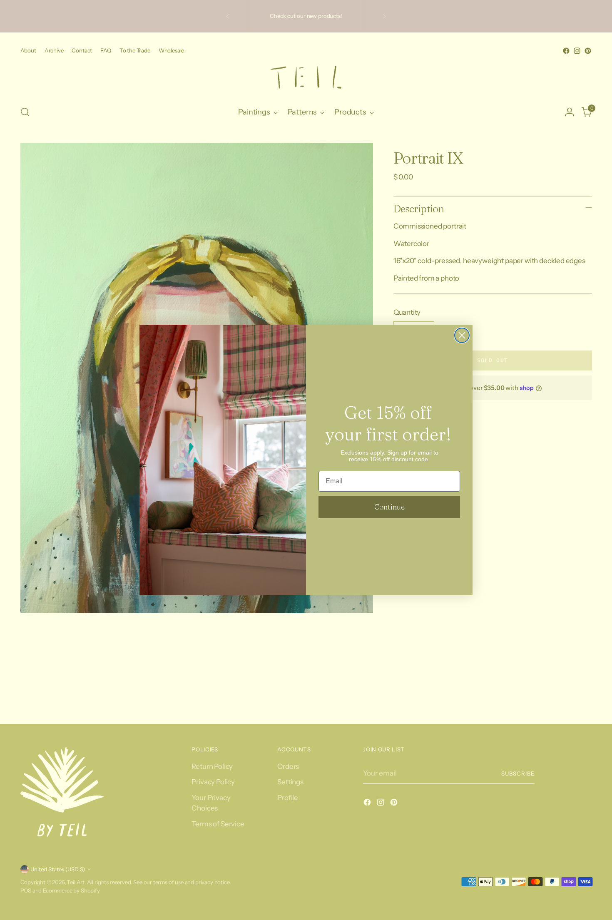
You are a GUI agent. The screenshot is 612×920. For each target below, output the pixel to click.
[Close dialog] (462, 335)
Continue (389, 507)
